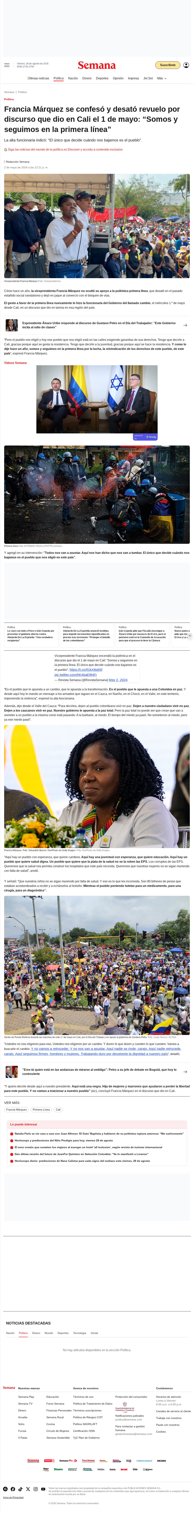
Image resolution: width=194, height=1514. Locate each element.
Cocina (50, 1424)
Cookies (161, 1431)
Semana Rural (55, 1417)
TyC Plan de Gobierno (86, 1437)
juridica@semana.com (128, 1419)
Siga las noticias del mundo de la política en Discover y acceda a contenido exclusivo (65, 149)
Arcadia (22, 1417)
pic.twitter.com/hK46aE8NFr (76, 675)
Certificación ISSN (84, 1430)
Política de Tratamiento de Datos (92, 1403)
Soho (21, 1424)
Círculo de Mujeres (57, 1430)
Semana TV (25, 1403)
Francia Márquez (16, 1109)
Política (22, 92)
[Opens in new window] (13, 1489)
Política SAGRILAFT (85, 1424)
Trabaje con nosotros (168, 1418)
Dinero (22, 1410)
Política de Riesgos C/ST (88, 1417)
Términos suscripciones (87, 1410)
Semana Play (26, 1396)
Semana (9, 92)
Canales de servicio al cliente (173, 1411)
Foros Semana (55, 1403)
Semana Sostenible (58, 1437)
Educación (52, 1396)
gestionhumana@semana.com (133, 1433)
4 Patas (22, 1437)
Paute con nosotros (167, 1424)
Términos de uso (83, 1396)
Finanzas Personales (59, 1410)
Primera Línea (41, 1109)
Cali (58, 1109)
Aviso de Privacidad (17, 1497)
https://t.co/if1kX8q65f (86, 670)
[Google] (5, 1489)
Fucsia (22, 1430)
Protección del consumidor (131, 1396)
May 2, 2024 (118, 680)
